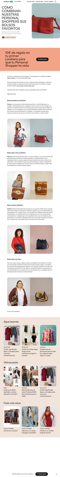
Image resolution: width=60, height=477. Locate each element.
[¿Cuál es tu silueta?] (12, 416)
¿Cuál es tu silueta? (11, 431)
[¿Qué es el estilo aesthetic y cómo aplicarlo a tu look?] (12, 376)
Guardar (56, 5)
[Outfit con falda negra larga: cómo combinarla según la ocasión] (30, 335)
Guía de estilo (39, 1)
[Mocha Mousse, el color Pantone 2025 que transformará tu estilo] (30, 376)
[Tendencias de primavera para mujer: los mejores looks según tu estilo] (48, 335)
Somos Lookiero (48, 1)
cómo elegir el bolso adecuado (25, 85)
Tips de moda (31, 1)
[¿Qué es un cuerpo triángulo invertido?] (30, 416)
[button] (56, 474)
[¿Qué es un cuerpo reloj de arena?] (48, 416)
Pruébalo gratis (42, 59)
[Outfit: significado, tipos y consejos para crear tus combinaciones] (12, 335)
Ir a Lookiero (17, 1)
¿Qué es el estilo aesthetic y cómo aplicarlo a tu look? (10, 392)
